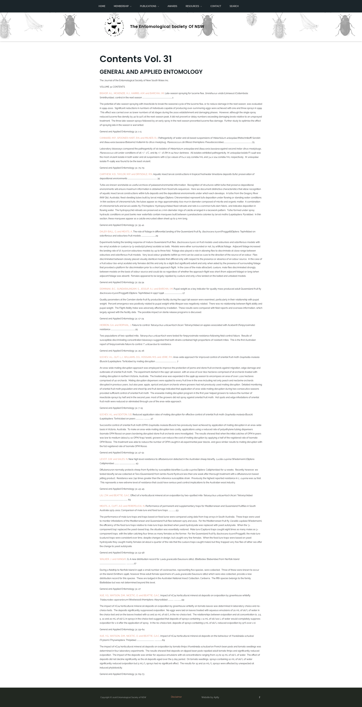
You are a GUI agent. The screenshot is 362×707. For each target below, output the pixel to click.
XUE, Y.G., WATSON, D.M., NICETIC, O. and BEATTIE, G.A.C (129, 595)
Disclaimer (176, 697)
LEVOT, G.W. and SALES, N (114, 459)
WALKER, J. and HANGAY (113, 559)
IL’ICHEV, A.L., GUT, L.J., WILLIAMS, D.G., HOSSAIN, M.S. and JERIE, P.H (136, 357)
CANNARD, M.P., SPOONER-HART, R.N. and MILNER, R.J (128, 138)
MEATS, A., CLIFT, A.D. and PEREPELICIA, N (122, 506)
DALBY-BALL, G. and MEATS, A (116, 231)
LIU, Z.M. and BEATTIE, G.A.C (115, 495)
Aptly (216, 697)
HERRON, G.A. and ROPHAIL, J (115, 325)
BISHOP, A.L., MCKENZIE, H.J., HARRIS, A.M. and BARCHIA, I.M (132, 93)
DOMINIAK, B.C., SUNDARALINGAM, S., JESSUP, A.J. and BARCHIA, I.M (136, 288)
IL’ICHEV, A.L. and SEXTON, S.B (116, 414)
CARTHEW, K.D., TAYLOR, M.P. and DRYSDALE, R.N (126, 174)
